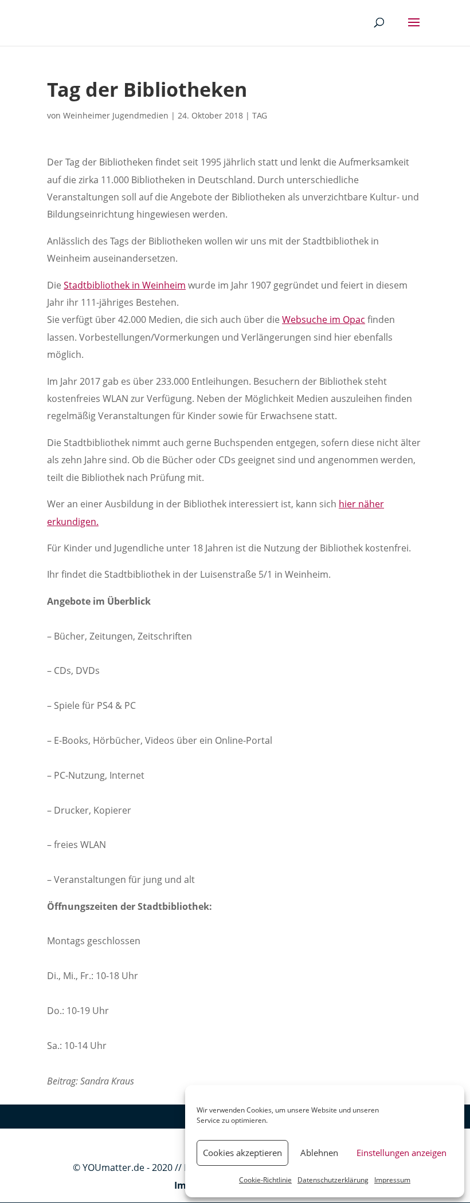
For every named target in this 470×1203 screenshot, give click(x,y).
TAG (259, 115)
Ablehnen (319, 1152)
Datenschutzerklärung (333, 1180)
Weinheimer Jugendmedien (116, 115)
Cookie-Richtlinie (265, 1180)
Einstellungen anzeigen (401, 1152)
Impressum (392, 1180)
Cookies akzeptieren (242, 1152)
